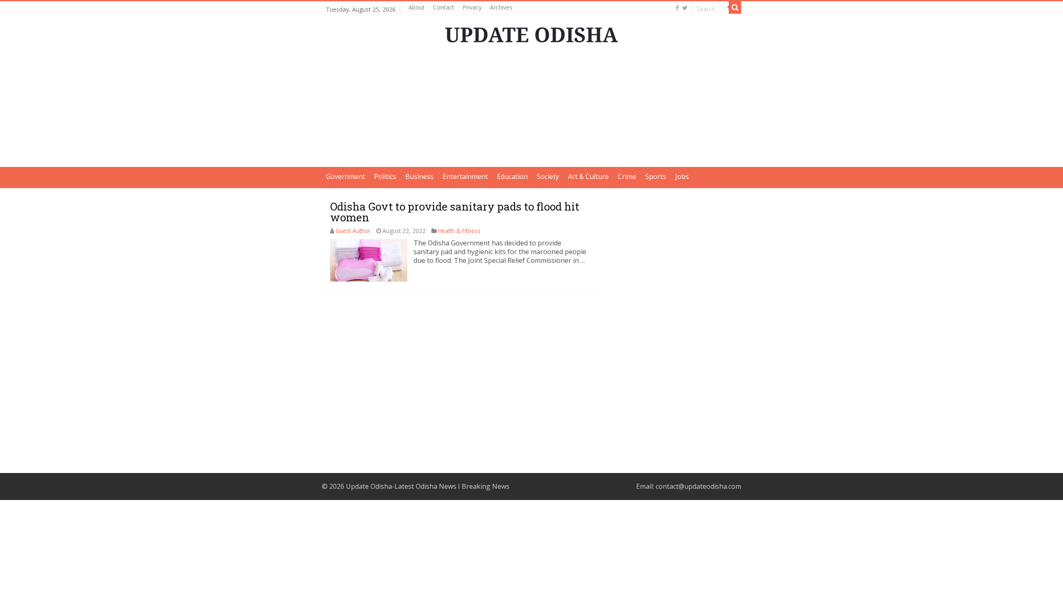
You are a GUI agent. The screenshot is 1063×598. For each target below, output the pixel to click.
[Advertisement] (531, 109)
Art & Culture (588, 176)
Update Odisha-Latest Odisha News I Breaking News (427, 486)
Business (419, 176)
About (417, 7)
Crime (627, 176)
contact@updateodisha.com (698, 486)
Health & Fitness (459, 231)
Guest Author (353, 231)
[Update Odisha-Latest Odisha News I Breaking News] (531, 32)
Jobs (682, 176)
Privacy (472, 7)
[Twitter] (684, 8)
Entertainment (465, 176)
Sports (655, 176)
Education (512, 176)
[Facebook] (677, 8)
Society (548, 176)
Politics (385, 176)
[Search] (735, 7)
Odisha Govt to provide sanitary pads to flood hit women (454, 211)
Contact (443, 7)
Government (345, 176)
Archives (501, 7)
